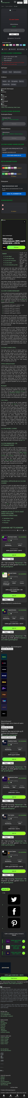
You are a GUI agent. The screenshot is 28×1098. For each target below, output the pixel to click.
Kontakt (3, 1078)
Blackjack (5, 72)
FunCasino (5, 522)
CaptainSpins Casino (8, 518)
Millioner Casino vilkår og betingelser (13, 983)
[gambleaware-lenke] (2, 1065)
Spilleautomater (17, 72)
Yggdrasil (3, 1029)
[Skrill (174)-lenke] (14, 45)
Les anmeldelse (22, 537)
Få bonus (14, 123)
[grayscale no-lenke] (2, 1071)
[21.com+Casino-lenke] (14, 905)
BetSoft (3, 1027)
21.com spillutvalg (9, 258)
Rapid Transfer (23, 452)
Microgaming (14, 81)
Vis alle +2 (19, 168)
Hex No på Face (5, 1049)
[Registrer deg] (26, 2)
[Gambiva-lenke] (4, 745)
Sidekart (3, 1077)
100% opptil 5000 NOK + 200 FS (14, 866)
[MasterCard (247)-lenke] (4, 45)
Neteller (3, 455)
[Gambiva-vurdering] (11, 744)
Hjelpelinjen (19, 563)
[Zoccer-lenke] (4, 855)
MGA (7, 504)
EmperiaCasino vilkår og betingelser (14, 639)
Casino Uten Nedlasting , (7, 107)
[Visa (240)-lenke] (20, 45)
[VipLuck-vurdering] (11, 578)
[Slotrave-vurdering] (11, 540)
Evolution (3, 1024)
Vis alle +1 (19, 173)
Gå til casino (14, 30)
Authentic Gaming (5, 1032)
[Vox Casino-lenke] (4, 819)
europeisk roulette (20, 391)
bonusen (12, 302)
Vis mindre (13, 176)
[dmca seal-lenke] (2, 1061)
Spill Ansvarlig (4, 1084)
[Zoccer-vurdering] (11, 856)
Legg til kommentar (14, 194)
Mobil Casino (17, 107)
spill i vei (22, 440)
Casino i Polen (4, 1043)
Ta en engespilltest (6, 1014)
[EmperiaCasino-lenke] (4, 614)
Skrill (25, 454)
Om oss (2, 1080)
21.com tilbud (8, 256)
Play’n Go (3, 1026)
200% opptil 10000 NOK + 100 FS (14, 623)
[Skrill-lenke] (12, 168)
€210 (14, 27)
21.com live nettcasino (10, 260)
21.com (3, 93)
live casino (14, 404)
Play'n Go (21, 81)
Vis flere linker (14, 1087)
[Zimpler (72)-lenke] (24, 45)
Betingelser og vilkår (6, 1083)
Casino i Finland (4, 1042)
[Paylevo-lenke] (9, 168)
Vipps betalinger (9, 460)
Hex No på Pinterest (6, 1050)
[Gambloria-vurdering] (11, 782)
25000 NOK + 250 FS (14, 792)
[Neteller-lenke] (6, 168)
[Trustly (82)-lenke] (17, 45)
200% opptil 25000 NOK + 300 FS (14, 975)
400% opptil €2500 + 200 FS (14, 550)
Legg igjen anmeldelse (14, 155)
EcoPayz (11, 455)
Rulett (10, 72)
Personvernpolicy (5, 1081)
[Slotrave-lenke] (4, 541)
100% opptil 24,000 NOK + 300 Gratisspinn (14, 590)
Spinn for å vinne (7, 649)
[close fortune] (1, 651)
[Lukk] (24, 221)
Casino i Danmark (5, 1037)
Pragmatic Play (6, 84)
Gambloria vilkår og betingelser (14, 808)
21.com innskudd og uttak (11, 265)
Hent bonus (14, 978)
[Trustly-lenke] (15, 168)
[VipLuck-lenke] (4, 577)
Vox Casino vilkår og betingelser (14, 844)
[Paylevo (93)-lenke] (10, 45)
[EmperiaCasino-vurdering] (11, 613)
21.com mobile (8, 263)
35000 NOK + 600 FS (14, 829)
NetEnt (2, 1021)
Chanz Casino (6, 520)
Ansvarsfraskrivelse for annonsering (9, 530)
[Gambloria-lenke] (4, 781)
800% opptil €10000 (14, 754)
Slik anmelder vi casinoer (7, 1016)
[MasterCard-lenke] (3, 168)
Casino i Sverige (4, 1039)
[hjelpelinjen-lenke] (2, 1068)
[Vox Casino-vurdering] (11, 818)
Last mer (4, 889)
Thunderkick (4, 1030)
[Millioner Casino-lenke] (5, 973)
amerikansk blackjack (14, 392)
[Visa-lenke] (15, 174)
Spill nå (14, 555)
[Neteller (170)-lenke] (7, 45)
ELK (9, 81)
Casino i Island (4, 1040)
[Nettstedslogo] (7, 2)
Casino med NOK (5, 1013)
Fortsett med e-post (8, 737)
